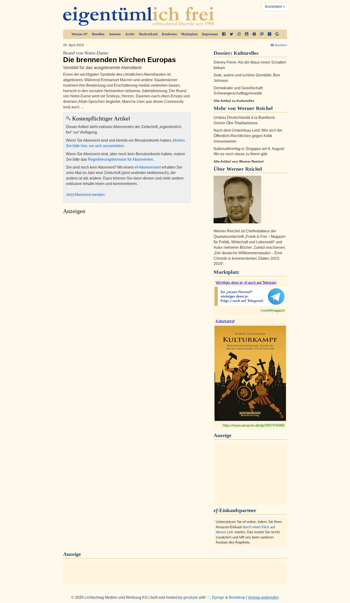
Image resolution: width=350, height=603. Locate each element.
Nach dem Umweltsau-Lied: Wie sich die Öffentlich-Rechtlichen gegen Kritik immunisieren (248, 135)
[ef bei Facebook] (224, 34)
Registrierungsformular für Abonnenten (120, 159)
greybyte (190, 597)
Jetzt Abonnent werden (85, 195)
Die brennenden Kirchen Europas (119, 57)
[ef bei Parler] (262, 34)
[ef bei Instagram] (239, 34)
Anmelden (274, 7)
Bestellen (98, 34)
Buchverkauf (148, 34)
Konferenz (169, 34)
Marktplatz (189, 34)
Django (218, 597)
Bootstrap (237, 597)
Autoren (115, 34)
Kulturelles (246, 53)
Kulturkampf (225, 321)
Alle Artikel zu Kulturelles (234, 101)
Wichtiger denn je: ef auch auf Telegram (246, 282)
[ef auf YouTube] (247, 34)
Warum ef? (79, 34)
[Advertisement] (127, 261)
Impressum (210, 34)
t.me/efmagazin (273, 310)
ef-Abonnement (148, 167)
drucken (280, 45)
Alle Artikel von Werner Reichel (239, 161)
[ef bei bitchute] (277, 34)
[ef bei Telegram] (254, 34)
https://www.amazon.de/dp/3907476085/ (254, 425)
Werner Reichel (244, 169)
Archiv (130, 34)
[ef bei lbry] (269, 34)
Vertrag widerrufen (263, 597)
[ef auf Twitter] (231, 34)
